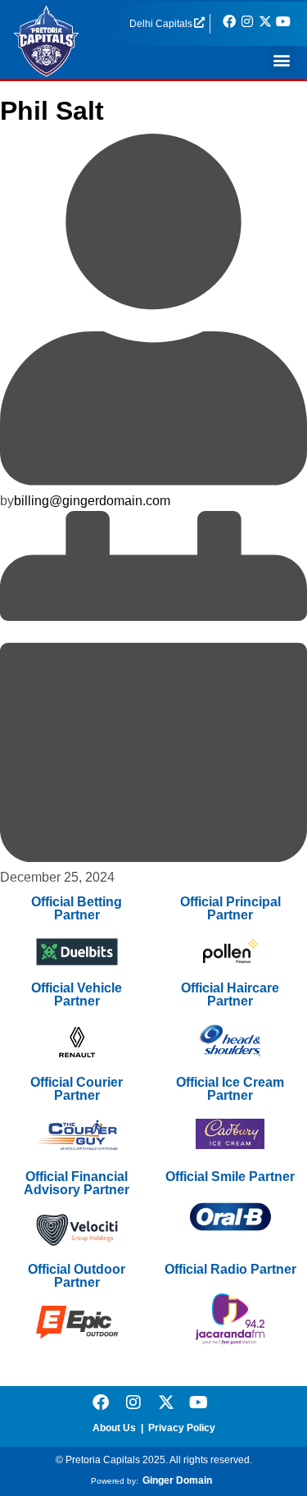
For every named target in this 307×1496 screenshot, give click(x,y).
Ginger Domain (177, 1480)
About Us (114, 1428)
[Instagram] (133, 1402)
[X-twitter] (166, 1402)
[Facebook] (100, 1402)
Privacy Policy (181, 1428)
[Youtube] (199, 1402)
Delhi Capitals (160, 24)
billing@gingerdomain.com (92, 501)
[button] (281, 59)
